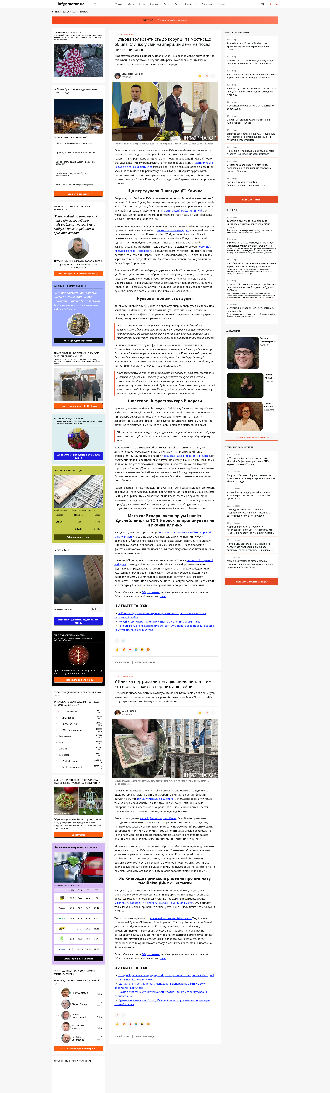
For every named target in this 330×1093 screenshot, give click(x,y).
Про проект (207, 4)
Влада (142, 4)
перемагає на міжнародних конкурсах (186, 455)
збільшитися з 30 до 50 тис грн (156, 798)
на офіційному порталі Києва (158, 818)
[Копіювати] (213, 75)
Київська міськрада (145, 662)
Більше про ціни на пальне (78, 958)
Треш (177, 4)
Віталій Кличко (122, 662)
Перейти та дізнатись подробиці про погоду (78, 621)
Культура (154, 4)
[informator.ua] (71, 4)
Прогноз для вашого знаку (78, 679)
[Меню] (95, 4)
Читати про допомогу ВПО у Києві (78, 406)
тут (163, 596)
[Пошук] (276, 4)
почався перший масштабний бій (180, 210)
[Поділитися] (206, 75)
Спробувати (78, 834)
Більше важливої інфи (252, 581)
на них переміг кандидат (173, 230)
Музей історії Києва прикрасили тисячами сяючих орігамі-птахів (159, 621)
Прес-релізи (190, 4)
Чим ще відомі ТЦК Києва (78, 340)
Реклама (221, 4)
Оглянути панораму (78, 193)
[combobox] (97, 609)
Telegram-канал (151, 592)
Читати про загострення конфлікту (78, 273)
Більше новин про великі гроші (78, 1048)
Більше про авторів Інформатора (251, 437)
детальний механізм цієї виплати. (170, 918)
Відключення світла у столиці (172, 20)
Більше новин (252, 199)
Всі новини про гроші (78, 537)
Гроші (166, 4)
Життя (131, 4)
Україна (119, 4)
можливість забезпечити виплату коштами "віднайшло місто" (153, 903)
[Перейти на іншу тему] (269, 4)
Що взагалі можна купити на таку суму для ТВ (78, 456)
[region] (78, 616)
